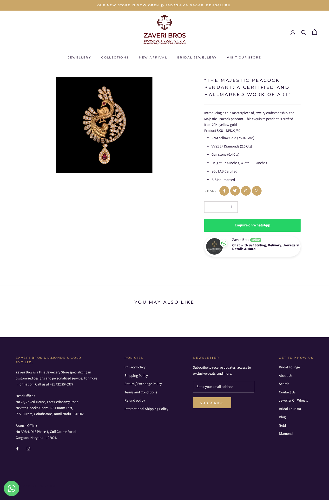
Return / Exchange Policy (143, 383)
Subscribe (212, 403)
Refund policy (135, 400)
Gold (282, 425)
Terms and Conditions (141, 392)
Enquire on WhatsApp (252, 225)
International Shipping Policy (146, 408)
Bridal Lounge (289, 367)
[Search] (303, 32)
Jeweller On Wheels (293, 400)
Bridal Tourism (290, 408)
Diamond (286, 433)
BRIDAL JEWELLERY (197, 57)
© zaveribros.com (37, 485)
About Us (285, 375)
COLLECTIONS (115, 57)
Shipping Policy (136, 375)
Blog (282, 417)
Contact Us (287, 392)
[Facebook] (17, 449)
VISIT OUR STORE (244, 57)
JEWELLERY (79, 57)
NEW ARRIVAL (153, 57)
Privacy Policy (135, 367)
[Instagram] (28, 449)
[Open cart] (314, 32)
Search (284, 383)
